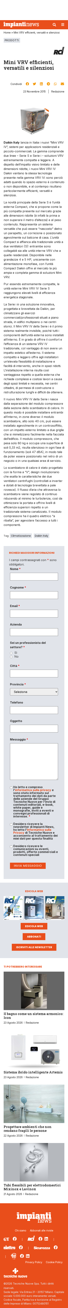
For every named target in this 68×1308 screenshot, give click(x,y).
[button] (54, 25)
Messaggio (19, 739)
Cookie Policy (54, 1262)
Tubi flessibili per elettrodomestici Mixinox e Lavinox (32, 1187)
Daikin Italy (41, 536)
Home (7, 32)
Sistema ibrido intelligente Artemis (33, 1072)
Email (15, 605)
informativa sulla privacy (33, 790)
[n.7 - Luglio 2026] (13, 908)
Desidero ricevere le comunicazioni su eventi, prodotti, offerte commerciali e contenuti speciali (35, 850)
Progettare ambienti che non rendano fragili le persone (27, 1129)
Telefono (16, 702)
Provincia (18, 684)
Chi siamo (20, 1230)
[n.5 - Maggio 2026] (54, 908)
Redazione (57, 91)
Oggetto (16, 720)
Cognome (18, 587)
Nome (15, 568)
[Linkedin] (46, 1239)
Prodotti (12, 40)
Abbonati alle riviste (41, 1230)
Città (15, 665)
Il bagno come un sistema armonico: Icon (33, 1016)
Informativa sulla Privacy (32, 831)
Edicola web (34, 926)
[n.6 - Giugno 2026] (34, 908)
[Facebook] (15, 1239)
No (16, 656)
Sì (15, 652)
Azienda (16, 624)
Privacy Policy (33, 1262)
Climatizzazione (21, 536)
